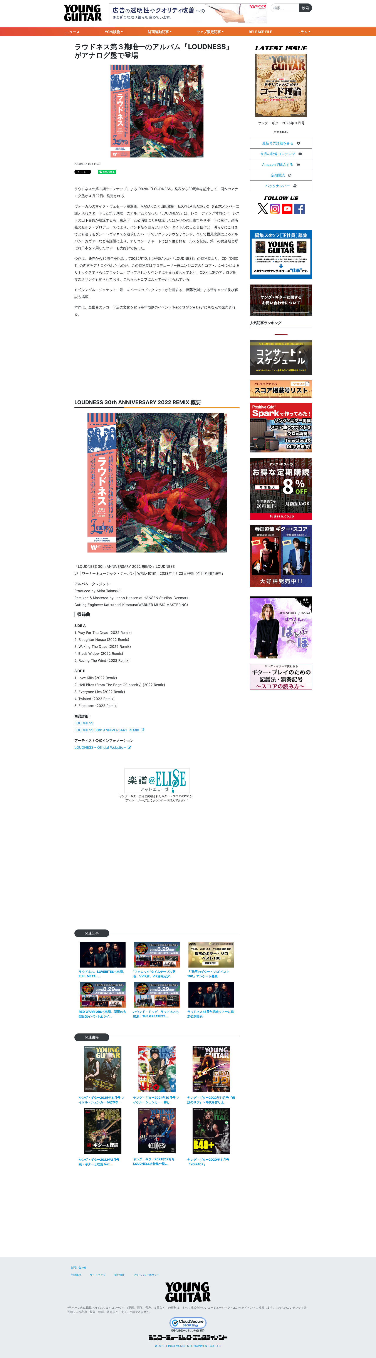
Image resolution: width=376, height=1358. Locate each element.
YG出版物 (112, 32)
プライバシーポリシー (146, 1274)
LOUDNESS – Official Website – (100, 747)
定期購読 (278, 175)
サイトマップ (98, 1274)
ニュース (73, 32)
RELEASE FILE (260, 32)
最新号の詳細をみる (278, 143)
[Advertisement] (157, 358)
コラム (302, 32)
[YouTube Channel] (287, 208)
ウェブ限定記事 (208, 32)
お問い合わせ (78, 1267)
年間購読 (76, 1274)
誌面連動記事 (158, 32)
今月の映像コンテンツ (277, 154)
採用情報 (119, 1274)
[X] (263, 208)
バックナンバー (277, 186)
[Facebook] (299, 208)
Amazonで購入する (277, 164)
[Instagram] (275, 208)
